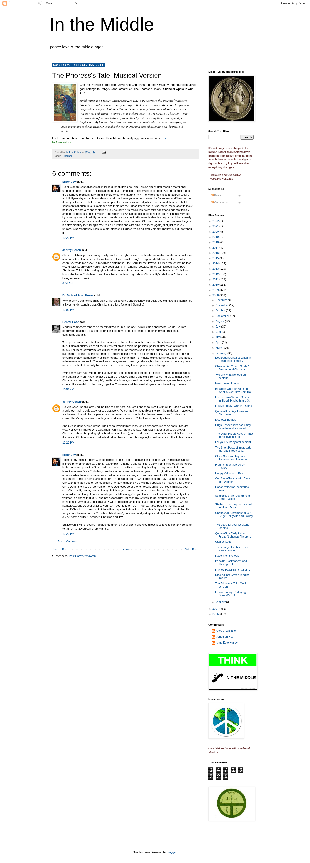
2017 (215, 247)
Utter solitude (223, 541)
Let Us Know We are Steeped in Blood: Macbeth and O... (233, 399)
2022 (215, 221)
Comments (221, 202)
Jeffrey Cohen (71, 250)
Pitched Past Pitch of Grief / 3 (233, 569)
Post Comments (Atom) (83, 556)
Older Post (191, 549)
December (222, 300)
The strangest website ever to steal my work (233, 549)
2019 (215, 237)
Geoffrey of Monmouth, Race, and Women (233, 480)
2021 (215, 226)
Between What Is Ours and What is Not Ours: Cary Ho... (234, 390)
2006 (215, 614)
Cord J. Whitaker (226, 630)
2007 (215, 608)
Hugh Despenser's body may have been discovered (233, 427)
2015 (215, 258)
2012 (215, 274)
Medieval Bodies (225, 419)
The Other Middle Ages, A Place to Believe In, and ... (234, 435)
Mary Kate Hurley (227, 642)
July (218, 326)
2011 (215, 279)
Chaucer (67, 156)
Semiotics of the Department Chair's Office (232, 497)
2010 (215, 284)
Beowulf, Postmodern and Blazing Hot (231, 563)
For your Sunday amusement (233, 442)
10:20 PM (68, 237)
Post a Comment (68, 541)
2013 (215, 268)
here (166, 138)
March (220, 347)
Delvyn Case (70, 322)
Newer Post (60, 549)
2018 (215, 242)
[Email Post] (104, 152)
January (221, 602)
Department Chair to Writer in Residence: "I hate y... (233, 359)
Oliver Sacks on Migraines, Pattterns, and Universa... (232, 458)
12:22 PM (68, 442)
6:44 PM (67, 283)
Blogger (171, 852)
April (219, 342)
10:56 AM (68, 389)
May (218, 337)
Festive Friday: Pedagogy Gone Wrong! (230, 594)
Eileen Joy (69, 181)
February (221, 353)
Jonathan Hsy (224, 636)
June (219, 331)
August (220, 321)
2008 (215, 295)
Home (126, 549)
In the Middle (101, 24)
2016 (215, 252)
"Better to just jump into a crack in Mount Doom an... (234, 506)
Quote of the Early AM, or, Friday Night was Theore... (233, 535)
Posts (217, 195)
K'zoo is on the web (227, 555)
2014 (215, 263)
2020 (215, 231)
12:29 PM (68, 533)
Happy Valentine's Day (229, 473)
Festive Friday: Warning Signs (233, 405)
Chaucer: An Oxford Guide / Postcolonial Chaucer (232, 368)
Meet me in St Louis (227, 383)
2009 (215, 290)
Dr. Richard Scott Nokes (77, 295)
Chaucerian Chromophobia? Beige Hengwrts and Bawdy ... (234, 516)
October (221, 310)
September (223, 316)
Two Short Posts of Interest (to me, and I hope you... (233, 449)
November (222, 305)
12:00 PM (68, 309)
